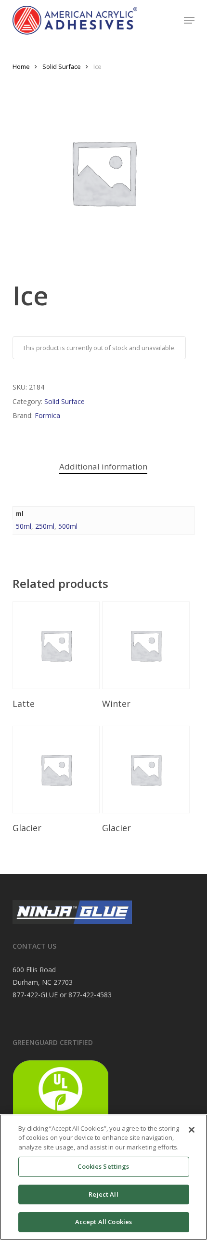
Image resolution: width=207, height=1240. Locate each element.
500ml (68, 526)
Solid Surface (61, 66)
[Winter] (146, 645)
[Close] (191, 1129)
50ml (23, 526)
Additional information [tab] (103, 466)
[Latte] (56, 645)
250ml (44, 526)
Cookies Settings (103, 1166)
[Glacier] (56, 769)
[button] (189, 20)
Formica (47, 415)
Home (21, 66)
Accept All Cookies (103, 1221)
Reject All (103, 1194)
